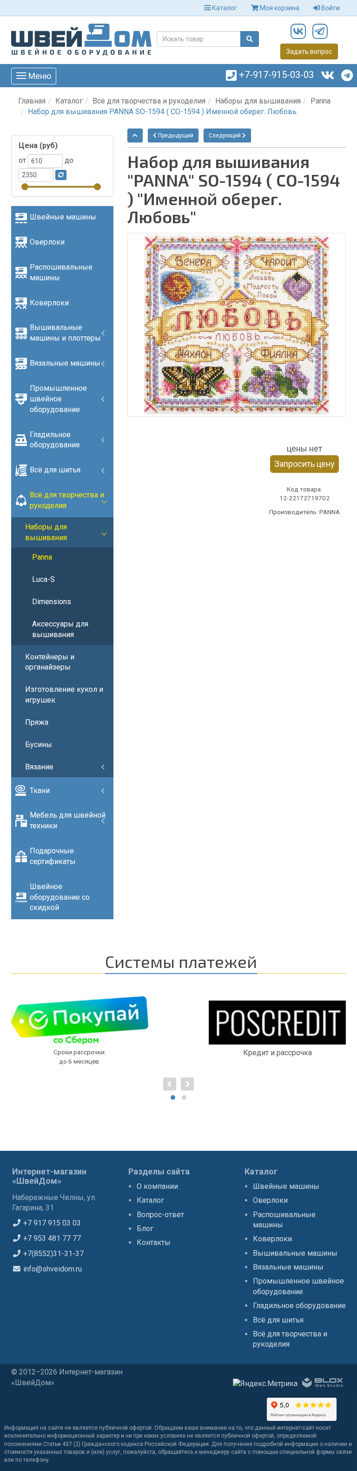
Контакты (154, 1242)
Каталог (224, 8)
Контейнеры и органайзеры (49, 662)
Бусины (38, 744)
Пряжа (36, 722)
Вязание (39, 766)
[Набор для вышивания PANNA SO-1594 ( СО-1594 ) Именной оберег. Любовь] (237, 324)
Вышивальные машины (295, 1253)
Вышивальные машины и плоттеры (65, 332)
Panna (321, 101)
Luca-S (43, 579)
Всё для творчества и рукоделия (149, 101)
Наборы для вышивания (258, 101)
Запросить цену (304, 464)
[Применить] (60, 175)
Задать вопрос (309, 51)
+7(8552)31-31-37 (52, 1253)
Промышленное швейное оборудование (58, 399)
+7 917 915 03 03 (51, 1223)
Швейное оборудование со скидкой (60, 897)
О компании (157, 1186)
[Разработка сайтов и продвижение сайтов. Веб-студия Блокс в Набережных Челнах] (322, 1384)
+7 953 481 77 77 (51, 1238)
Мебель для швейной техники (68, 820)
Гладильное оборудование (55, 440)
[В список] (135, 135)
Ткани (40, 790)
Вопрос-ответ (160, 1214)
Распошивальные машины (61, 272)
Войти (330, 8)
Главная (32, 101)
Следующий (225, 135)
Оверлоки (47, 242)
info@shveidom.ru (51, 1269)
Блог (145, 1228)
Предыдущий (175, 135)
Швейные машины (63, 217)
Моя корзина (278, 8)
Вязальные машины (65, 363)
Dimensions (51, 601)
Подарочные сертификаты (53, 856)
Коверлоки (49, 302)
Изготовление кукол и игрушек (64, 694)
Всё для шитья (55, 469)
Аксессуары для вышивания (60, 629)
